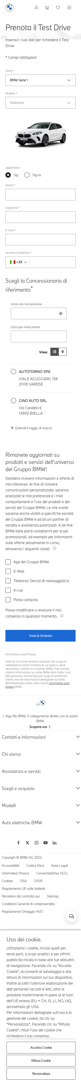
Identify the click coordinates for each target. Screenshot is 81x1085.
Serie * (9, 71)
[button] (38, 378)
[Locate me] (61, 313)
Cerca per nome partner (25, 327)
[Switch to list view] (54, 352)
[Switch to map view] (62, 352)
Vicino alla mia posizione (26, 304)
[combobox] (39, 313)
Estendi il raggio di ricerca (33, 428)
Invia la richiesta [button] (40, 635)
